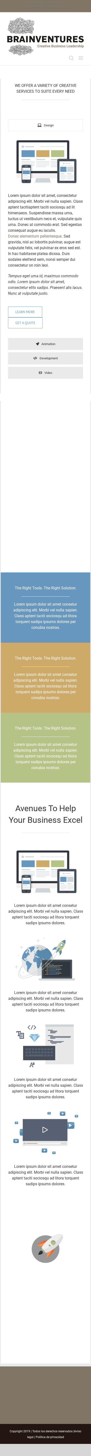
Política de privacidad (50, 1437)
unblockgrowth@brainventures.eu (46, 8)
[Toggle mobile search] (71, 58)
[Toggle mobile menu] (81, 58)
